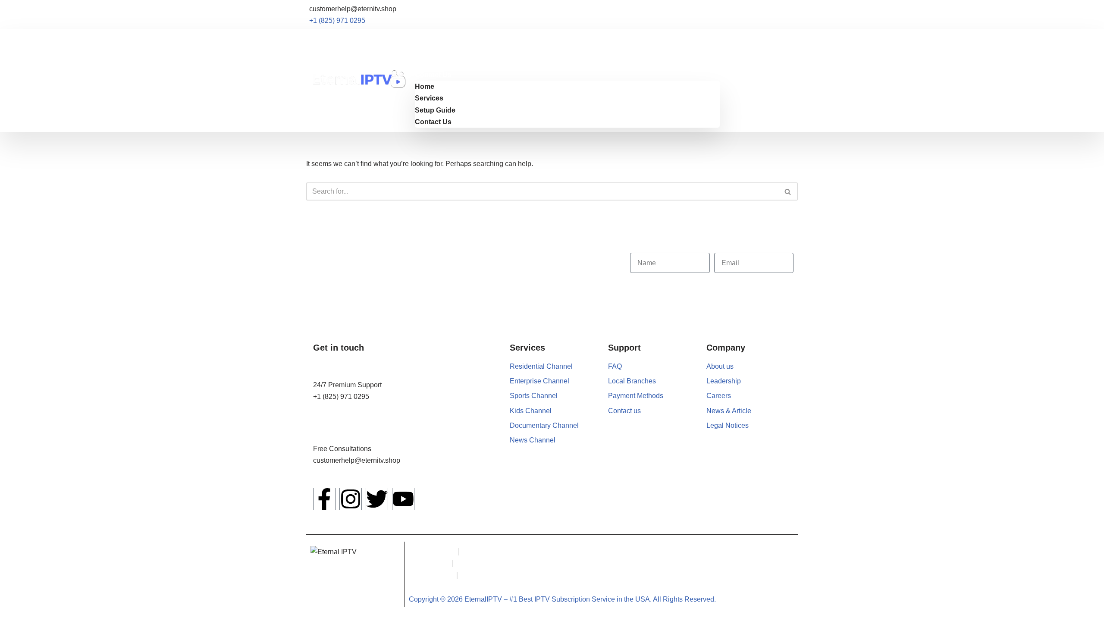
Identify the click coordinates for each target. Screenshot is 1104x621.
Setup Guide (435, 63)
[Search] (788, 191)
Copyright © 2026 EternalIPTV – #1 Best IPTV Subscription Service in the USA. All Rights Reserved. (562, 599)
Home (424, 39)
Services (429, 51)
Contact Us (433, 74)
